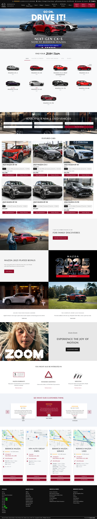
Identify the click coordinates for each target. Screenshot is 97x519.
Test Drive (28, 506)
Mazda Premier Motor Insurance (56, 501)
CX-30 (3, 493)
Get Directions (13, 479)
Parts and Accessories (54, 493)
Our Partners (76, 498)
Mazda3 (4, 512)
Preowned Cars (29, 498)
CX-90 (3, 504)
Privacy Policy (76, 503)
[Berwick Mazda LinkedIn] (95, 1)
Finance (47, 5)
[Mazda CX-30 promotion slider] (52, 47)
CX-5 (3, 496)
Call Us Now (76, 5)
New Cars (28, 495)
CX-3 (3, 492)
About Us (75, 492)
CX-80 (3, 503)
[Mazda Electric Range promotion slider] (54, 47)
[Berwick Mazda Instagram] (91, 1)
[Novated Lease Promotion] (48, 29)
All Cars (27, 493)
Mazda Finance (29, 499)
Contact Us (12, 476)
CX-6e (3, 498)
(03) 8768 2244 (32, 458)
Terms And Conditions (78, 501)
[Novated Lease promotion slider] (45, 47)
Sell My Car (28, 504)
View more (23, 415)
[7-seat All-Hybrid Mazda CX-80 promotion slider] (51, 47)
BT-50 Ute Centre (63, 5)
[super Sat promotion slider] (42, 47)
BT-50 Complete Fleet (78, 493)
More (70, 5)
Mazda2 (4, 510)
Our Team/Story (29, 5)
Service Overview (53, 492)
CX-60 (3, 499)
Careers (75, 496)
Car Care (51, 499)
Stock (36, 5)
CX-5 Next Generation (7, 495)
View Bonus (9, 271)
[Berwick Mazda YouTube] (93, 1)
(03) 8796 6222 (70, 1)
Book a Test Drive (91, 5)
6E (2, 506)
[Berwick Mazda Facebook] (90, 1)
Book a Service (83, 5)
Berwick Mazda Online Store (56, 495)
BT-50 (3, 507)
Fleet (74, 495)
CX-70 (3, 501)
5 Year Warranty (53, 498)
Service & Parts (54, 5)
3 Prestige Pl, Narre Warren (48, 1)
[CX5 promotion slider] (44, 47)
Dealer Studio (92, 517)
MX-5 (3, 509)
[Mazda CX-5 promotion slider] (49, 47)
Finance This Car (24, 175)
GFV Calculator (29, 503)
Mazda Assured (29, 501)
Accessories (52, 496)
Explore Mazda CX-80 (60, 237)
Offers (27, 492)
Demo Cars (28, 496)
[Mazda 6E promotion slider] (47, 47)
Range (41, 5)
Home (23, 5)
